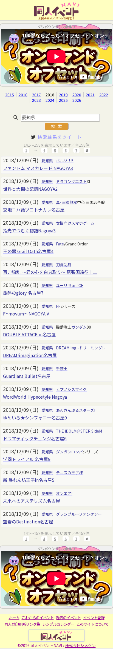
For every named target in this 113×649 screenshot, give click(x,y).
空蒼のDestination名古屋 (28, 521)
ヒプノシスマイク (71, 389)
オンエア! (64, 493)
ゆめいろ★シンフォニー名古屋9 (35, 417)
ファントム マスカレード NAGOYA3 (38, 168)
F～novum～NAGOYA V (26, 313)
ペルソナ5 (65, 160)
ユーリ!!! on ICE (69, 285)
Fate (60, 244)
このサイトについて (93, 624)
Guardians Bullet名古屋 (26, 376)
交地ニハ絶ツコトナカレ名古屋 (33, 209)
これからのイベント (38, 617)
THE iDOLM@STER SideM (79, 431)
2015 (9, 94)
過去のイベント (68, 617)
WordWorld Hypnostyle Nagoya (35, 396)
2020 (76, 94)
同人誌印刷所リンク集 (22, 624)
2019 (63, 94)
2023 (36, 100)
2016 (23, 94)
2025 (63, 100)
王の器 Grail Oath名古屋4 (28, 251)
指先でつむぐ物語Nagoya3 (29, 230)
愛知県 (47, 160)
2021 (90, 94)
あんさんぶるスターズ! (75, 410)
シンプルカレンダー (58, 624)
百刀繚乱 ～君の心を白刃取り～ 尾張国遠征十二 (50, 272)
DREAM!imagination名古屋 (30, 355)
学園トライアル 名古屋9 (26, 459)
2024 (50, 100)
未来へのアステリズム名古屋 (31, 500)
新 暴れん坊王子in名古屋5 (28, 480)
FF (58, 306)
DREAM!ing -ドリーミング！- (80, 347)
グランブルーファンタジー (79, 514)
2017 (36, 94)
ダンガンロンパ (69, 451)
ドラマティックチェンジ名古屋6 (35, 438)
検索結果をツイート (60, 137)
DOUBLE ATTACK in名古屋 (29, 334)
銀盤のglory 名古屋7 (23, 292)
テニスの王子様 (69, 472)
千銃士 (61, 368)
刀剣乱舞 (63, 264)
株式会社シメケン (80, 645)
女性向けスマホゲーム (75, 223)
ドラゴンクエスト (71, 181)
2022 (103, 94)
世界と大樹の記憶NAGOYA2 (30, 189)
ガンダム (79, 327)
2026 (76, 100)
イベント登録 (93, 617)
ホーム (14, 617)
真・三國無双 (66, 202)
